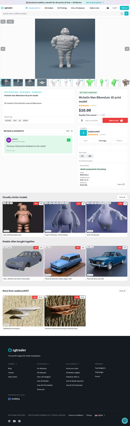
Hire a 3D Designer (44, 377)
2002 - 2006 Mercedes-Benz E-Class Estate (16, 279)
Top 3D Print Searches (74, 385)
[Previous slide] (3, 49)
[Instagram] (20, 421)
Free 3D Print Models (45, 385)
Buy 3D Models (42, 364)
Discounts (41, 389)
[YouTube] (15, 421)
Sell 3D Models (71, 364)
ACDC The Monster (93, 235)
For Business (42, 368)
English (99, 415)
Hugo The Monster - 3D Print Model (56, 235)
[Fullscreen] (3, 22)
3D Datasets (41, 372)
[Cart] (108, 8)
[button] (122, 13)
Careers (11, 372)
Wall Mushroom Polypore (11, 328)
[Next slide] (127, 49)
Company (11, 364)
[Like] (85, 147)
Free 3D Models (43, 381)
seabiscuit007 (94, 131)
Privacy (89, 415)
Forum (97, 376)
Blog (10, 368)
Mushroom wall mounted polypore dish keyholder (61, 328)
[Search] (126, 13)
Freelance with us (72, 377)
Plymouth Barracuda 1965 (95, 279)
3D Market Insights (73, 372)
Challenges (99, 372)
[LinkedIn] (9, 421)
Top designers (100, 368)
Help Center (12, 377)
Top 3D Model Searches (75, 381)
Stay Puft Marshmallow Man (12, 235)
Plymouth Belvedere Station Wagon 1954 (58, 279)
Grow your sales (72, 368)
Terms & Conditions (75, 415)
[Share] (119, 147)
